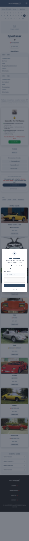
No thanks (14, 289)
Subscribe (14, 285)
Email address (7, 271)
